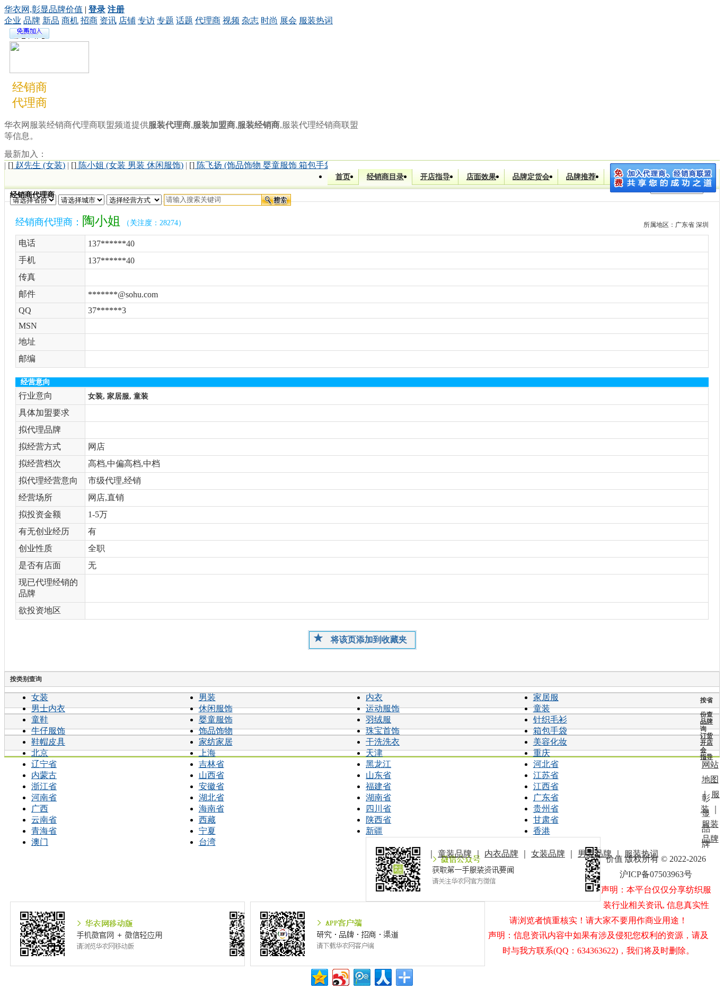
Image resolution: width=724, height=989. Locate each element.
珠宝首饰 (383, 730)
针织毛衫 (550, 719)
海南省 (211, 808)
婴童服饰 (216, 719)
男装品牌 (595, 853)
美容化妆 (550, 741)
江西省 (546, 786)
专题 (165, 20)
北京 (39, 752)
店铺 (127, 20)
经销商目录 (385, 177)
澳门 (39, 841)
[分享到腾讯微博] (361, 976)
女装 (39, 697)
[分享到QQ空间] (319, 976)
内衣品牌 (501, 853)
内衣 (374, 697)
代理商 (207, 20)
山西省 (211, 775)
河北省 (546, 764)
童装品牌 (455, 853)
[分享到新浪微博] (340, 976)
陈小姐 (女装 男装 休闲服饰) (127, 165)
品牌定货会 (531, 177)
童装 (541, 708)
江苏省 (546, 775)
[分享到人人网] (382, 976)
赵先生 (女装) (36, 165)
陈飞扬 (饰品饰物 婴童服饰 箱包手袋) (262, 165)
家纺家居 (216, 741)
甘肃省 (546, 819)
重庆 (541, 752)
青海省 (44, 830)
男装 (207, 697)
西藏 (207, 819)
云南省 (44, 819)
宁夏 (207, 830)
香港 (541, 830)
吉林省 (211, 764)
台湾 (207, 841)
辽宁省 (44, 764)
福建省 (378, 786)
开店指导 (435, 177)
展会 (288, 20)
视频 (231, 20)
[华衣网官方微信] (483, 869)
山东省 (378, 775)
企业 (12, 20)
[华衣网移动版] (127, 934)
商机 (69, 20)
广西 (39, 808)
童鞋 (39, 719)
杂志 (250, 20)
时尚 (269, 20)
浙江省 (44, 786)
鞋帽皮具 (48, 741)
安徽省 (211, 786)
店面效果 (481, 177)
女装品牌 (548, 853)
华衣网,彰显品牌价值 (43, 9)
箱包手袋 (550, 730)
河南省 (44, 797)
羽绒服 (378, 719)
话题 (184, 20)
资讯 (108, 20)
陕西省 (378, 819)
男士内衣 (48, 708)
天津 (374, 752)
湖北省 (211, 797)
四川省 (378, 808)
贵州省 (546, 808)
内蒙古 (44, 775)
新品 (50, 20)
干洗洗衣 (383, 741)
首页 (342, 177)
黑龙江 (378, 764)
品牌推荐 (581, 177)
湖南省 (378, 797)
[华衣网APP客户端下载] (367, 934)
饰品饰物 (216, 730)
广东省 (546, 797)
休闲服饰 (216, 708)
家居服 (546, 697)
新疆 (374, 830)
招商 (89, 20)
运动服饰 (383, 708)
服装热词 (316, 20)
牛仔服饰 (48, 730)
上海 (207, 752)
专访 (146, 20)
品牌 (31, 20)
